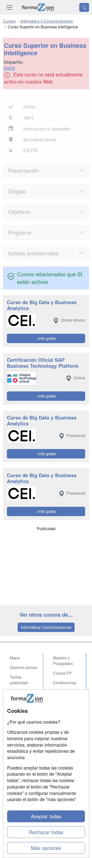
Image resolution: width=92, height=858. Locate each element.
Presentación (23, 170)
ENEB (9, 68)
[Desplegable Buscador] (84, 7)
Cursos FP (62, 673)
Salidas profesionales (33, 253)
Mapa (15, 658)
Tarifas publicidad (19, 679)
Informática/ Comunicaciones (46, 627)
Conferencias (64, 682)
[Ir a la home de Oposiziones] (38, 7)
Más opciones (46, 847)
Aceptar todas (46, 816)
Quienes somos (23, 667)
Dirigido (17, 191)
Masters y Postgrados (63, 660)
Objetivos (19, 211)
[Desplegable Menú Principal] (9, 7)
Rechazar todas (46, 832)
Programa (19, 232)
